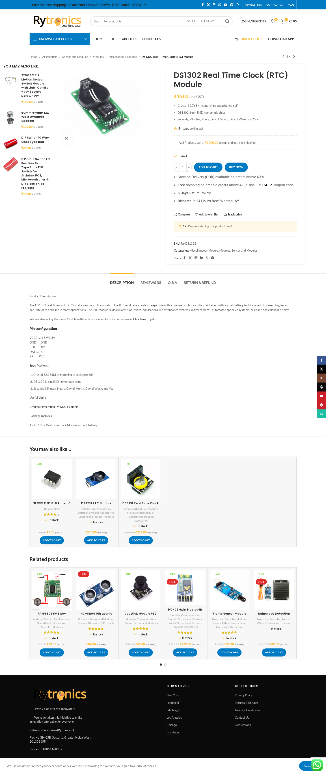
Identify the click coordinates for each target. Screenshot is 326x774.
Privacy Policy (244, 695)
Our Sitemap (243, 725)
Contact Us (242, 717)
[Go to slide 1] (161, 664)
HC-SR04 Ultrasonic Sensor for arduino (96, 615)
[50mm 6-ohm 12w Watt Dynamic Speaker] (10, 120)
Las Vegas (172, 732)
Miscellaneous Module (122, 57)
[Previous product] (283, 56)
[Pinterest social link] (232, 5)
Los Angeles (174, 717)
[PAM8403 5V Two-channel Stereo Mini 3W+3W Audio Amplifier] (52, 589)
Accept (309, 765)
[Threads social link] (219, 5)
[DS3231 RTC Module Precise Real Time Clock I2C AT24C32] (96, 479)
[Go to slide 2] (165, 664)
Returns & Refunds (247, 702)
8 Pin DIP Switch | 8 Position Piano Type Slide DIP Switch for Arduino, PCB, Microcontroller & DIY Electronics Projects (35, 173)
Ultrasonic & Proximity (101, 623)
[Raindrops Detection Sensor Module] (274, 589)
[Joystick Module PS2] (140, 589)
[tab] (122, 280)
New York (172, 695)
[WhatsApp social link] (237, 5)
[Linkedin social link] (201, 258)
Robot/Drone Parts (179, 623)
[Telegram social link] (213, 258)
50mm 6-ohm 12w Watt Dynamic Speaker (35, 117)
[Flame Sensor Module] (229, 589)
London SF (173, 702)
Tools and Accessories (185, 626)
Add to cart (208, 167)
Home (33, 57)
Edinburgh (172, 710)
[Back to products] (288, 56)
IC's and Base (52, 509)
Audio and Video (42, 619)
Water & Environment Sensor (274, 623)
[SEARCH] (227, 21)
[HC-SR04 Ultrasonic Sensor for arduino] (96, 589)
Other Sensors (230, 623)
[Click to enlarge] (66, 138)
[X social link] (208, 5)
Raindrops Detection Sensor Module (274, 615)
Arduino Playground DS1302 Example (54, 407)
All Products (50, 57)
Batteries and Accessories (96, 509)
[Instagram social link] (214, 5)
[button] (52, 540)
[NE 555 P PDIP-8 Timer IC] (52, 479)
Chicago (171, 725)
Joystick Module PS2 (140, 613)
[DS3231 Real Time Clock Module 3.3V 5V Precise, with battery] (140, 479)
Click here (139, 319)
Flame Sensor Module (229, 613)
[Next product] (294, 56)
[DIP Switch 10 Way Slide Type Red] (10, 143)
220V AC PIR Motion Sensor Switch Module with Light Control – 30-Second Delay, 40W (35, 85)
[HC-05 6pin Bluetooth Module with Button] (185, 587)
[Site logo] (58, 21)
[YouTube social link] (225, 5)
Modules (98, 57)
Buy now (236, 167)
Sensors (82, 623)
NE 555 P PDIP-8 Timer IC (52, 503)
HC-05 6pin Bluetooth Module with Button (185, 611)
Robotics (83, 619)
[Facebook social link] (202, 5)
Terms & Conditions (247, 710)
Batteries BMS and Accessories (96, 512)
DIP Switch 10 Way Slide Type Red (35, 140)
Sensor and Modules (75, 57)
